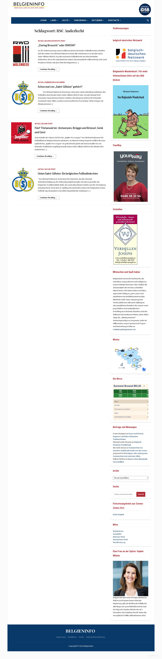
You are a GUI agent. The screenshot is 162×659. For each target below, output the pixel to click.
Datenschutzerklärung (95, 637)
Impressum (61, 637)
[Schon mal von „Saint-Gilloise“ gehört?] (23, 93)
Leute (65, 20)
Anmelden (117, 534)
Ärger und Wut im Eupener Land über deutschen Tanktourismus (128, 436)
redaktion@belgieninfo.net (124, 329)
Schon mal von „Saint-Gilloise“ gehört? (60, 86)
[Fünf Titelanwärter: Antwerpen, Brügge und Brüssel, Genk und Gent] (21, 133)
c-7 (157, 656)
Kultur (47, 169)
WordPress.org (119, 542)
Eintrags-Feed (119, 537)
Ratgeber (97, 20)
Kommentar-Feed (120, 539)
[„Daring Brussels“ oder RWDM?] (23, 56)
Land (53, 20)
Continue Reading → (48, 69)
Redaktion (72, 637)
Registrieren (118, 531)
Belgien (48, 41)
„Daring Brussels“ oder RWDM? (56, 45)
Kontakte (113, 20)
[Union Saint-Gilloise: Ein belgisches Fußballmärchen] (23, 180)
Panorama (80, 20)
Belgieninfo (80, 631)
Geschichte (55, 41)
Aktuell (41, 41)
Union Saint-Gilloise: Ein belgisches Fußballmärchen (68, 173)
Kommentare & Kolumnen (55, 82)
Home (43, 20)
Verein (81, 637)
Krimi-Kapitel (118, 514)
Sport (62, 41)
